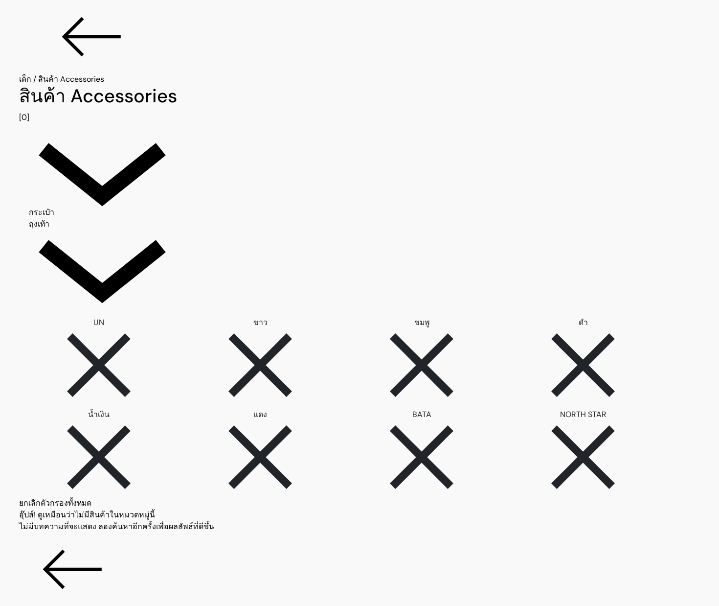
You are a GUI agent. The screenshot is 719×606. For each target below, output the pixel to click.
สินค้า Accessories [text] (71, 79)
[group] (359, 104)
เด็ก (25, 79)
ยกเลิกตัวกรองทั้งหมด (55, 503)
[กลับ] (359, 36)
